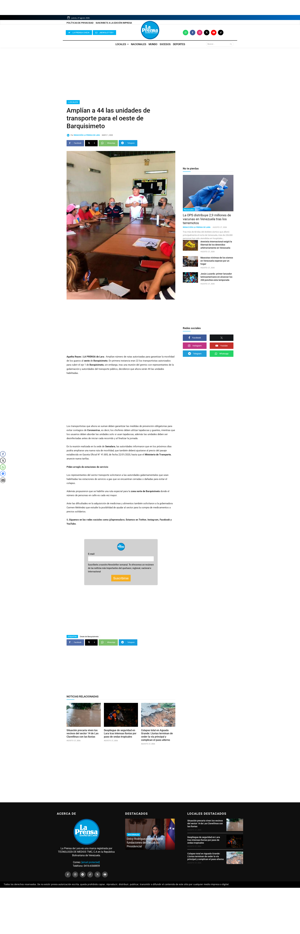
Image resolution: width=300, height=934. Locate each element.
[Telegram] (83, 874)
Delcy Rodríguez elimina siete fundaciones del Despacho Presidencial (145, 842)
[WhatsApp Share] (3, 467)
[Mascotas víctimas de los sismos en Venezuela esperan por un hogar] (190, 261)
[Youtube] (213, 32)
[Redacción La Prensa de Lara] (69, 135)
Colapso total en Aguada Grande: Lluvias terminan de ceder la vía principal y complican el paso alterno (157, 735)
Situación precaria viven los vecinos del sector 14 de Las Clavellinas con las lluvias (82, 733)
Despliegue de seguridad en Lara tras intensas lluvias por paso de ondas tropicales (120, 733)
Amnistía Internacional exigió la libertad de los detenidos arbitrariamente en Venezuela (216, 244)
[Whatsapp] (185, 32)
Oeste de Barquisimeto (89, 636)
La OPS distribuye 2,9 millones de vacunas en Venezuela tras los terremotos (207, 219)
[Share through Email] (3, 480)
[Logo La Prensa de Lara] (150, 30)
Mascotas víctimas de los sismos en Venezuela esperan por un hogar (216, 260)
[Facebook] (192, 32)
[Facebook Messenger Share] (3, 473)
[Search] (230, 44)
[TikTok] (90, 874)
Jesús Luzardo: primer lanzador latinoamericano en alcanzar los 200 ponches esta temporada (216, 277)
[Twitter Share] (3, 460)
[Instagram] (199, 32)
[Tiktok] (220, 32)
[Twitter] (206, 32)
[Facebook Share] (3, 454)
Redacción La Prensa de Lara (87, 135)
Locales (73, 102)
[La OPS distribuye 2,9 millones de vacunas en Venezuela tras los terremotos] (208, 193)
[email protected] (90, 862)
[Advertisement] (150, 74)
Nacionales (189, 209)
